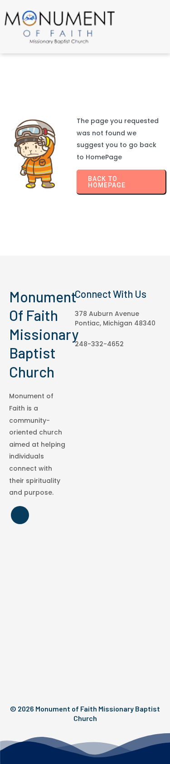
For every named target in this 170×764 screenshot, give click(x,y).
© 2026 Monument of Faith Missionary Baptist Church (85, 713)
